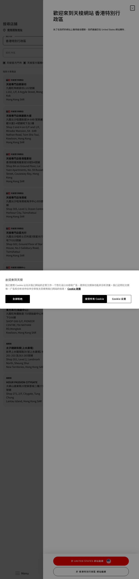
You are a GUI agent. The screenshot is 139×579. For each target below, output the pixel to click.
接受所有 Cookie (94, 299)
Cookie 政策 (74, 288)
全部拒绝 (18, 299)
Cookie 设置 (119, 299)
